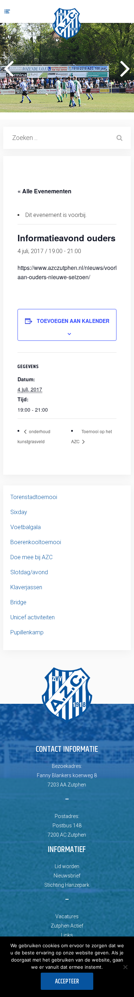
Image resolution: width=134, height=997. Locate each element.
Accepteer (67, 982)
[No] (125, 967)
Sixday (18, 512)
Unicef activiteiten (32, 617)
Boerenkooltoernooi (35, 542)
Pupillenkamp (27, 632)
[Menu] (7, 11)
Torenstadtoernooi (33, 497)
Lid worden (67, 866)
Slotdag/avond (29, 572)
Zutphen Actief (67, 926)
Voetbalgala (25, 527)
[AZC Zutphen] (67, 24)
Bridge (18, 602)
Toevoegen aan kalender (73, 320)
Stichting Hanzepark (66, 885)
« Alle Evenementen (44, 191)
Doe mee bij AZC (31, 557)
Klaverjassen (26, 587)
